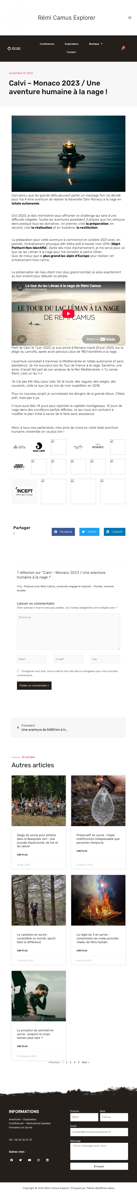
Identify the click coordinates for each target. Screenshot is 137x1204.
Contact (71, 52)
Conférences (47, 43)
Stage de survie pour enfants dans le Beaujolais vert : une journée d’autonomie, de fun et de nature (37, 840)
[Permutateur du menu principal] (129, 17)
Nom (102, 1111)
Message (75, 1140)
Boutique (94, 43)
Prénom (74, 1111)
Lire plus (22, 854)
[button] (63, 532)
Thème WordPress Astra (100, 1188)
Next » (85, 1062)
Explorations (71, 43)
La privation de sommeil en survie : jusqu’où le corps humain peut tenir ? (35, 1034)
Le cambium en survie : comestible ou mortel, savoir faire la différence (36, 938)
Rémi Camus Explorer (66, 17)
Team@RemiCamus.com (23, 1135)
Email (73, 1126)
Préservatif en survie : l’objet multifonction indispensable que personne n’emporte (98, 838)
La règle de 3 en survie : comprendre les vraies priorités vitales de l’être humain (98, 938)
